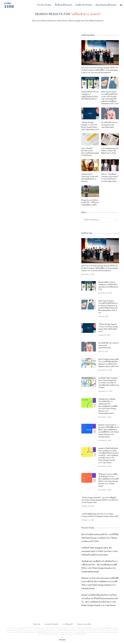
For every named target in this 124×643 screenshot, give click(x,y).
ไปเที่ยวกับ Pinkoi (83, 5)
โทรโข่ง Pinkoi (44, 5)
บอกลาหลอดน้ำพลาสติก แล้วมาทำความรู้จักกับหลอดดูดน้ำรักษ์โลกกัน (90, 151)
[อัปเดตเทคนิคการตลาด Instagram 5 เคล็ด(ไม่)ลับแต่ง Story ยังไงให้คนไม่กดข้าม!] (90, 83)
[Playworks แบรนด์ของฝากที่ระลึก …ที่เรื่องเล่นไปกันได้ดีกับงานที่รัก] (90, 191)
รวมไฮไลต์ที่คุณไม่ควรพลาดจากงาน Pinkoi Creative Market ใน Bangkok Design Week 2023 (99, 515)
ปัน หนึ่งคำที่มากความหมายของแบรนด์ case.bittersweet (109, 124)
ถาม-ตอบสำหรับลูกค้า (51, 624)
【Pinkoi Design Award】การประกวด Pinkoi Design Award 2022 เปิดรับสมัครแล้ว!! (90, 125)
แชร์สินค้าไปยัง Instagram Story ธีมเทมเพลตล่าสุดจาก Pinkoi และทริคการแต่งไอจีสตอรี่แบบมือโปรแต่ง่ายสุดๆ (108, 382)
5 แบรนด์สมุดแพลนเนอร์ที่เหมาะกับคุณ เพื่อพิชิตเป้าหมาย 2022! (110, 150)
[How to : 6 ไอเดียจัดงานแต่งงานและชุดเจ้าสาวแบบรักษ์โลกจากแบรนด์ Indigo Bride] (110, 165)
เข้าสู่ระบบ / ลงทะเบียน (84, 624)
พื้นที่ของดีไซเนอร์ (63, 5)
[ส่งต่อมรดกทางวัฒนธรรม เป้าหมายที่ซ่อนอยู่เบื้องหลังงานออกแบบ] (90, 165)
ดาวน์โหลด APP (67, 624)
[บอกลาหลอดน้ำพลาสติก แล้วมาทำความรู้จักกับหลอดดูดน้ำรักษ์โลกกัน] (90, 139)
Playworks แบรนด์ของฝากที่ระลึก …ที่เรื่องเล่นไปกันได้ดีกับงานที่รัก (90, 202)
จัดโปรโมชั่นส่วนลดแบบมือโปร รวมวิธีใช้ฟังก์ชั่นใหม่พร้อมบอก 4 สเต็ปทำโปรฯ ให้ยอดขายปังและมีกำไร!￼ (108, 362)
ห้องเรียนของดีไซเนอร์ (106, 5)
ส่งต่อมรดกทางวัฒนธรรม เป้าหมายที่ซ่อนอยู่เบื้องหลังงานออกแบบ (89, 177)
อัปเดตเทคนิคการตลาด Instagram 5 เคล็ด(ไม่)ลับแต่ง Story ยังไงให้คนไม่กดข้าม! (89, 95)
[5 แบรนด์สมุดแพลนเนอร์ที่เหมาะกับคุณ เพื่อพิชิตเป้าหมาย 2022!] (110, 139)
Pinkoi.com (36, 624)
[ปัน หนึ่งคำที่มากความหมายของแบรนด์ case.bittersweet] (110, 113)
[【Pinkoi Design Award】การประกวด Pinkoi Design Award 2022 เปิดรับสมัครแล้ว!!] (90, 113)
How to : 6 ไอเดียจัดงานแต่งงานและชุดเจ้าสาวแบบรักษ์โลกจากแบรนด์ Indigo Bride (109, 177)
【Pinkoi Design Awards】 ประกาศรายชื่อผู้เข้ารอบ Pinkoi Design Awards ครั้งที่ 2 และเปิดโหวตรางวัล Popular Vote (99, 500)
